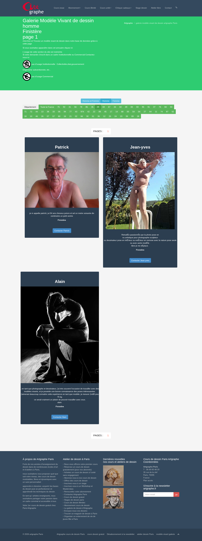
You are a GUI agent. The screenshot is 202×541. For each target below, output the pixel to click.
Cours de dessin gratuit (74, 497)
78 (81, 107)
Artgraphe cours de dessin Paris (71, 534)
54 (133, 112)
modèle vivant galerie (165, 534)
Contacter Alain (59, 417)
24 (115, 116)
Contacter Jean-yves (140, 260)
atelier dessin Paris (145, 534)
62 (173, 112)
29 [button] (98, 107)
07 (48, 116)
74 (162, 112)
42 (88, 112)
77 (70, 112)
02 (76, 116)
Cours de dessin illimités (74, 502)
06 (59, 112)
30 (87, 116)
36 (99, 116)
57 (53, 116)
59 (137, 107)
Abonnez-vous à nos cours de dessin (80, 478)
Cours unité (105, 8)
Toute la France (47, 107)
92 (64, 107)
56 (75, 107)
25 (110, 116)
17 (111, 112)
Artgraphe (128, 23)
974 (82, 112)
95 (143, 107)
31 (70, 107)
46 (37, 116)
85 (87, 107)
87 (167, 112)
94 (65, 112)
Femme (116, 101)
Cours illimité (90, 8)
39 (127, 116)
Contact (168, 8)
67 (109, 107)
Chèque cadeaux (122, 8)
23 (121, 116)
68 (122, 112)
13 (42, 112)
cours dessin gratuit (95, 534)
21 (70, 116)
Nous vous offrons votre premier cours (81, 464)
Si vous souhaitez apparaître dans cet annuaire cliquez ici (48, 48)
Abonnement (73, 8)
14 (117, 112)
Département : (30, 107)
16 (65, 116)
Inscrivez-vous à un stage (75, 483)
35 (92, 107)
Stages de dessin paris (74, 500)
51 (93, 116)
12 (104, 116)
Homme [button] (105, 101)
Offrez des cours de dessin (76, 481)
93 (171, 107)
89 (100, 112)
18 (25, 116)
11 (156, 112)
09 (132, 116)
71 (25, 112)
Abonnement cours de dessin (77, 505)
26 (42, 116)
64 (150, 112)
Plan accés (148, 480)
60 (120, 107)
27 (145, 112)
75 (58, 107)
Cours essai (59, 8)
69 (104, 107)
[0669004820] (176, 7)
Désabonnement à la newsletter (121, 534)
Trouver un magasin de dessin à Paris (80, 513)
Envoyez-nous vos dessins (75, 511)
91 (149, 107)
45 (105, 112)
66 (82, 116)
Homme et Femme (91, 101)
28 (138, 116)
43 (76, 112)
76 (160, 107)
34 (115, 107)
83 (132, 107)
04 (139, 112)
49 (126, 107)
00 (128, 112)
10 (31, 116)
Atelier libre (156, 8)
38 (48, 112)
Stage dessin (141, 8)
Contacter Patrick (61, 231)
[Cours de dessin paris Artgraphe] (33, 8)
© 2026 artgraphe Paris (33, 534)
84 (165, 107)
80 (59, 116)
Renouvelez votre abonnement (77, 491)
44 (37, 112)
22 (94, 112)
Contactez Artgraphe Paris (75, 494)
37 (154, 107)
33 (53, 112)
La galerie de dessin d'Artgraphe (78, 508)
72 (31, 112)
